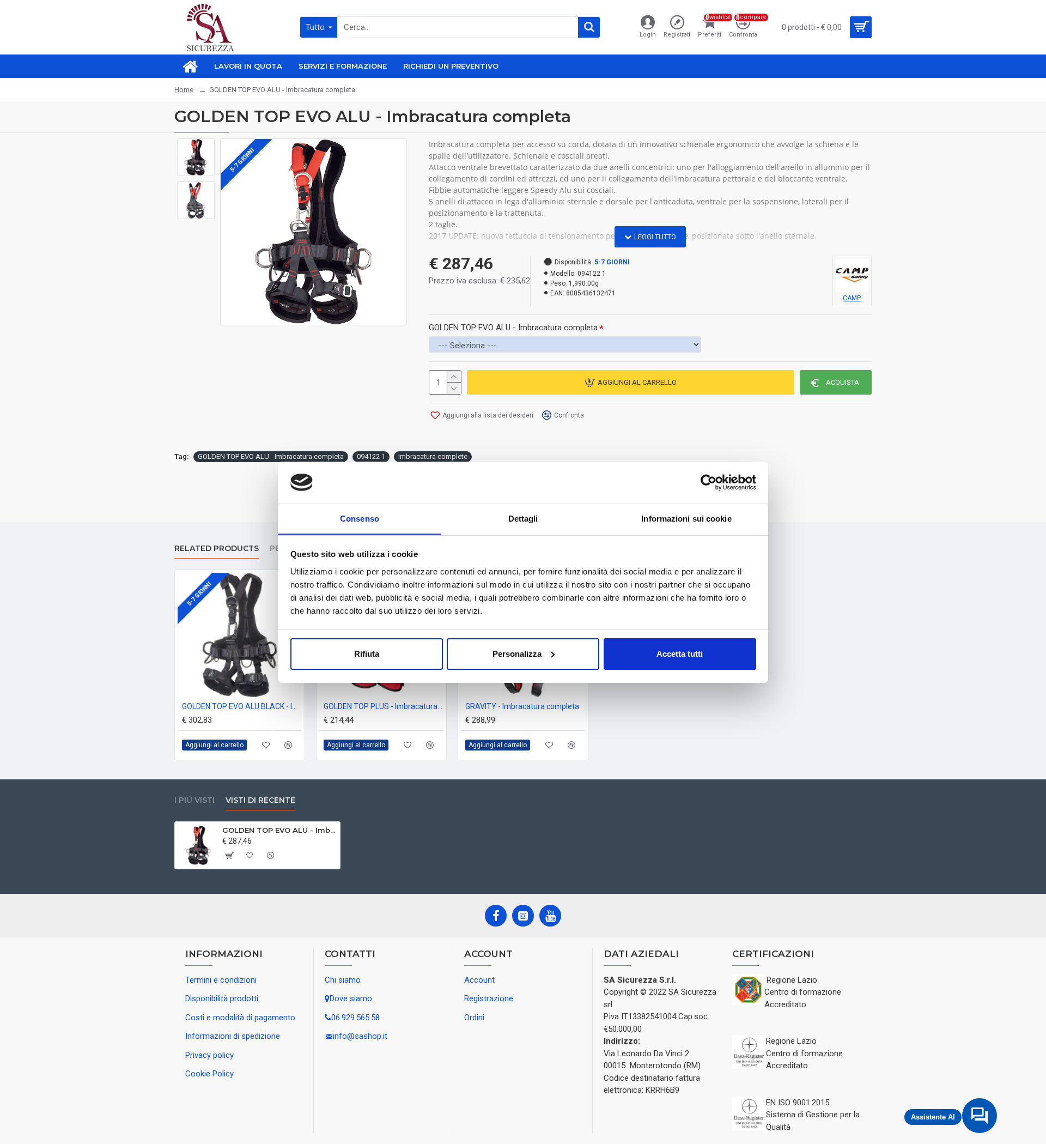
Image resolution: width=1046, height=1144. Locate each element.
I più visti (194, 800)
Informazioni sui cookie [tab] (686, 518)
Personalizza (517, 653)
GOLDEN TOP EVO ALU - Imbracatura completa (513, 327)
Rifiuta (366, 653)
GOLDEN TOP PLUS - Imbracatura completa (383, 706)
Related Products (216, 548)
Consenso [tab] (359, 518)
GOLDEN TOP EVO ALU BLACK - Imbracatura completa (242, 706)
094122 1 (371, 456)
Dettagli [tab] (523, 518)
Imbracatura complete (432, 456)
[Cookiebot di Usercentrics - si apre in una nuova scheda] (708, 482)
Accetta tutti (679, 653)
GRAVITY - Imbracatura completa (522, 706)
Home (183, 90)
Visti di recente (260, 800)
